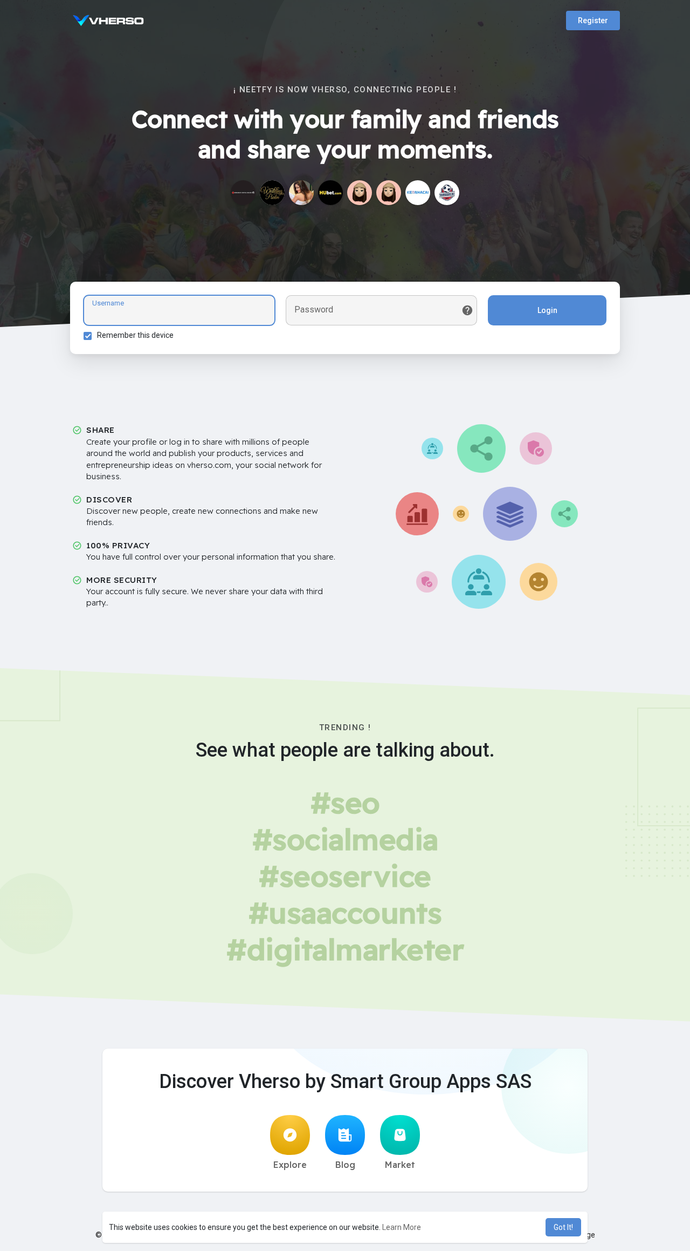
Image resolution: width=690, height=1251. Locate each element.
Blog (345, 1164)
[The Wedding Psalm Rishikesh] (272, 192)
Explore (290, 1164)
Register (593, 20)
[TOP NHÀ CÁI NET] (446, 192)
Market (400, 1164)
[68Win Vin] (330, 192)
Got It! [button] (563, 1227)
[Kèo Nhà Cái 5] (417, 192)
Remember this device (135, 335)
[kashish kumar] (301, 192)
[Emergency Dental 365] (243, 192)
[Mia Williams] (359, 192)
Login (547, 310)
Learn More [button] (401, 1227)
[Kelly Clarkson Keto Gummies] (388, 192)
